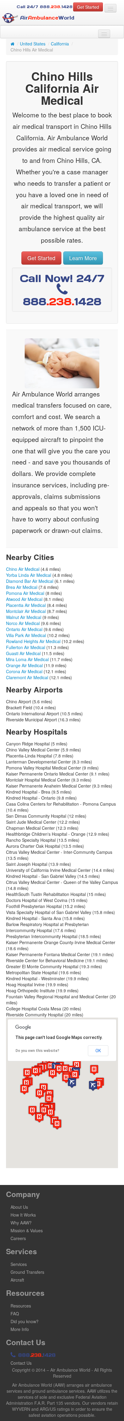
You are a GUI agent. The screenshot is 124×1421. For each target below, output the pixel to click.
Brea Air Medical (21, 587)
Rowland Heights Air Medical (33, 641)
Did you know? (25, 1321)
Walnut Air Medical (23, 617)
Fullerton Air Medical (25, 647)
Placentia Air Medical (26, 605)
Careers (18, 1238)
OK (98, 1050)
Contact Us (21, 1363)
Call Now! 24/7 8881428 (62, 290)
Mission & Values (27, 1230)
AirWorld (46, 18)
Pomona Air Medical (25, 593)
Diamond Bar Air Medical (29, 581)
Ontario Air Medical (24, 629)
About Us (19, 1207)
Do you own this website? (37, 1051)
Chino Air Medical (22, 569)
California (60, 44)
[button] (72, 1083)
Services (19, 1264)
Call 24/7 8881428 (45, 6)
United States (32, 44)
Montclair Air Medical (26, 611)
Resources (21, 1306)
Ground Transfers (27, 1272)
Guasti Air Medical (23, 653)
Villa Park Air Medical (26, 635)
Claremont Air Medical (27, 677)
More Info (20, 1329)
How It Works (23, 1215)
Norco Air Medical (23, 623)
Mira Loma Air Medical (27, 659)
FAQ (15, 1314)
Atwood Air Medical (24, 599)
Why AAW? (21, 1223)
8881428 (36, 1355)
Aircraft (17, 1280)
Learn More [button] (83, 258)
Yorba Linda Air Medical (28, 575)
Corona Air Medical (24, 671)
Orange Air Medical (24, 665)
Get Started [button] (88, 7)
